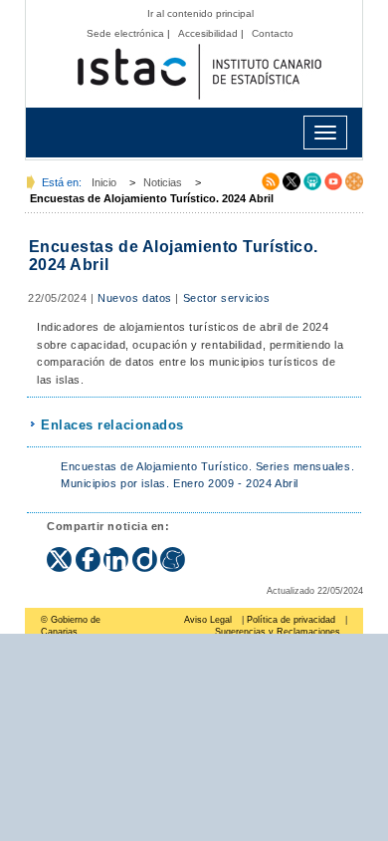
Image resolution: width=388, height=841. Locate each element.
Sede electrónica (125, 33)
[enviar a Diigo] (146, 553)
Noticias (162, 182)
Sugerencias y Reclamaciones (277, 632)
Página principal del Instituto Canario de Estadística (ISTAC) (199, 72)
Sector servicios (227, 298)
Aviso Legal (208, 620)
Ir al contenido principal (200, 13)
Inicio (104, 182)
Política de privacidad (291, 620)
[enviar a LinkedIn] (117, 553)
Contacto (272, 33)
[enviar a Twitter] (61, 553)
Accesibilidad (208, 33)
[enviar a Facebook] (90, 553)
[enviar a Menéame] (172, 553)
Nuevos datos (134, 298)
